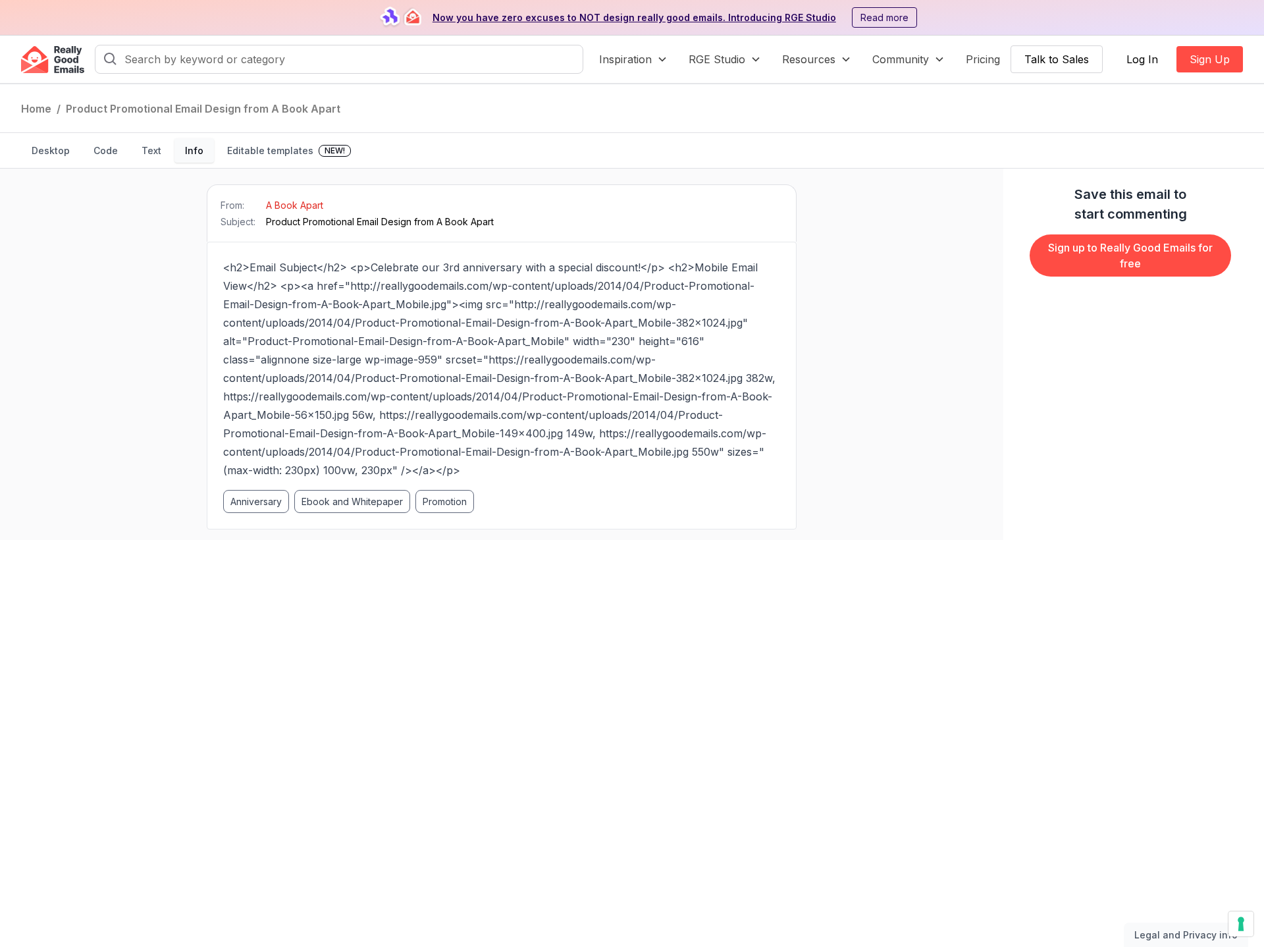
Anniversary (256, 501)
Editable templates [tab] (286, 150)
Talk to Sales (1056, 59)
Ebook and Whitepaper (352, 501)
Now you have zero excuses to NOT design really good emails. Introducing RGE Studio (634, 17)
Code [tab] (105, 150)
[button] (633, 59)
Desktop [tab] (51, 150)
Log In (1142, 59)
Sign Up (1210, 59)
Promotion (445, 501)
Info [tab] (194, 150)
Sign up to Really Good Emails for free (1130, 255)
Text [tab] (151, 150)
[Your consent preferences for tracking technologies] (1240, 923)
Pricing (983, 59)
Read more (884, 17)
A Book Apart (294, 205)
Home (36, 108)
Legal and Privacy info (1186, 934)
